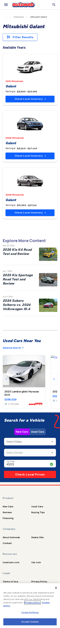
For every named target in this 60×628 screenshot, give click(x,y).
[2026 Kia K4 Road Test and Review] (48, 254)
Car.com (36, 562)
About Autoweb (11, 537)
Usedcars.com (11, 562)
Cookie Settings (30, 612)
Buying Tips (38, 512)
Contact (7, 543)
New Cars (22, 431)
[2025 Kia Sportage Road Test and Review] (48, 279)
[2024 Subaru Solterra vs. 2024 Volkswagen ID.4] (48, 305)
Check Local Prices (30, 474)
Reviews (7, 512)
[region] (30, 605)
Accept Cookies (30, 621)
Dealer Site (37, 537)
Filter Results (23, 37)
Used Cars (37, 431)
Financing (8, 518)
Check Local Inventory (29, 99)
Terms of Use (10, 581)
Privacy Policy (39, 581)
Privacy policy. (32, 602)
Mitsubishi (19, 17)
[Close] (56, 587)
